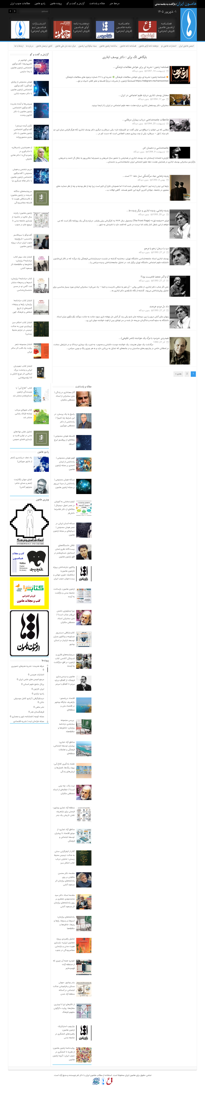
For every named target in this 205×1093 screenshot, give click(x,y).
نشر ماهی (39, 707)
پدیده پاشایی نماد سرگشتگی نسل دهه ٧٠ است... (146, 176)
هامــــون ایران (187, 3)
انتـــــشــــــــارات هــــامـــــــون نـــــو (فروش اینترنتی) (39, 27)
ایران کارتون (38, 689)
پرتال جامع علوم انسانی (33, 684)
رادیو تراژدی (39, 694)
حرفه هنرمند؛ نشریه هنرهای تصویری (27, 666)
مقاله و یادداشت (97, 3)
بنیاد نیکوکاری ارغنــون (87, 46)
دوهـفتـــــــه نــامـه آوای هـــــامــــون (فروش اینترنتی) (81, 27)
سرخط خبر (114, 3)
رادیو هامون (40, 3)
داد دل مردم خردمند (159, 306)
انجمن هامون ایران (186, 46)
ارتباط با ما (18, 46)
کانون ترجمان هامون (44, 46)
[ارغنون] (109, 1081)
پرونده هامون (56, 3)
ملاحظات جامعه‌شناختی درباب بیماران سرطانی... (145, 120)
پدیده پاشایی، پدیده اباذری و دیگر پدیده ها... (147, 210)
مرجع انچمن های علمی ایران (31, 679)
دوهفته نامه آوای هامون (149, 46)
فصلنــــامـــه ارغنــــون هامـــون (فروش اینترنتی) (166, 27)
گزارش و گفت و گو (75, 3)
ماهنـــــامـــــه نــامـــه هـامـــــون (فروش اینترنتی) (124, 27)
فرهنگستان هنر (37, 712)
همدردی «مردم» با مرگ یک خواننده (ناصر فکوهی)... (144, 338)
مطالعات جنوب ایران (20, 3)
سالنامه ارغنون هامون (108, 46)
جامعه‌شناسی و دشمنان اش (156, 148)
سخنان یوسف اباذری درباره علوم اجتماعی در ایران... (144, 95)
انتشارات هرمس (37, 675)
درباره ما (29, 46)
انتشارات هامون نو (168, 46)
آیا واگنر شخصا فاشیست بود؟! (155, 277)
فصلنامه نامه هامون (128, 46)
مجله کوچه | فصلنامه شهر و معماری (28, 716)
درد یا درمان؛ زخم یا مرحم (156, 248)
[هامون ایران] (189, 38)
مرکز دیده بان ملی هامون (65, 46)
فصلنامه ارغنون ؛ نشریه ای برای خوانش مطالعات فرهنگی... (141, 67)
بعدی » (178, 374)
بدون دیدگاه (137, 71)
